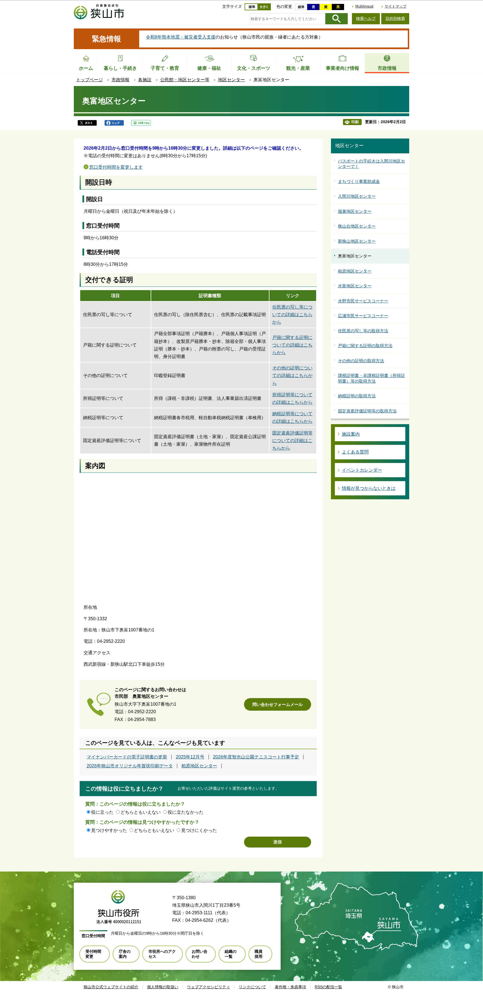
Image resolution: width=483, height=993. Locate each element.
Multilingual (364, 6)
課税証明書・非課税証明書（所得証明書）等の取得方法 (371, 378)
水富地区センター (354, 285)
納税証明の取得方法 (357, 395)
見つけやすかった (109, 830)
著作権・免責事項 (290, 987)
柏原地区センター (199, 766)
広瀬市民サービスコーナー (363, 315)
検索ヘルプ (366, 18)
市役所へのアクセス (162, 954)
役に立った (102, 812)
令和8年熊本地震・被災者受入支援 (181, 37)
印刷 (355, 122)
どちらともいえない (140, 812)
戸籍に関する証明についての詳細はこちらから (292, 345)
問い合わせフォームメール (277, 704)
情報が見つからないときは (369, 488)
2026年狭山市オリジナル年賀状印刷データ (130, 766)
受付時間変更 (93, 954)
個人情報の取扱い (162, 987)
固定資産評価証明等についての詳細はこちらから (292, 440)
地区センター (231, 79)
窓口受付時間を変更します (116, 167)
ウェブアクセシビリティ (208, 987)
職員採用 (258, 954)
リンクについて (252, 987)
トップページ (89, 79)
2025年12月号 (190, 757)
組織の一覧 (230, 954)
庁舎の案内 (125, 954)
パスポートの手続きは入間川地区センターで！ (371, 164)
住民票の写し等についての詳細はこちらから (292, 314)
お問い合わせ (199, 954)
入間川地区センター (357, 196)
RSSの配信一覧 (328, 987)
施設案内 (351, 434)
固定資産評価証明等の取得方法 (367, 411)
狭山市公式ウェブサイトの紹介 (111, 987)
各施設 (144, 79)
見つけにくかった (199, 830)
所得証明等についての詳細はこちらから (292, 398)
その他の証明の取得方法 (361, 360)
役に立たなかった (185, 812)
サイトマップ (395, 6)
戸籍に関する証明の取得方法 (365, 345)
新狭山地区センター (357, 241)
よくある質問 (355, 452)
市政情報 (120, 79)
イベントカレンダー (362, 470)
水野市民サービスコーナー (363, 301)
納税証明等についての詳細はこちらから (292, 417)
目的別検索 (395, 18)
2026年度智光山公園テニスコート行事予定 (256, 757)
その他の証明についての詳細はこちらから (292, 375)
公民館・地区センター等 (184, 79)
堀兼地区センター (354, 211)
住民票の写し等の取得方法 (363, 330)
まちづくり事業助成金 (359, 181)
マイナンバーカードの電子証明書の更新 (127, 757)
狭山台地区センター (357, 226)
